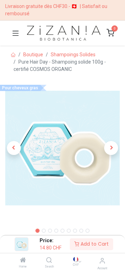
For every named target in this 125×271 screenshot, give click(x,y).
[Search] (49, 260)
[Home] (23, 260)
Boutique (33, 54)
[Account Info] (102, 261)
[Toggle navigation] (15, 33)
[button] (14, 148)
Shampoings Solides (73, 54)
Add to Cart (94, 243)
